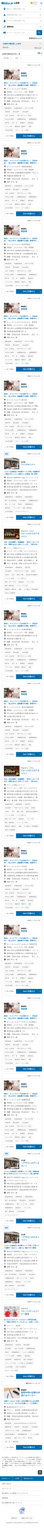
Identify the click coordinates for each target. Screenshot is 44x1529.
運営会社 (14, 1518)
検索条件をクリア (35, 38)
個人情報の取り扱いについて (12, 1503)
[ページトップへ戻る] (40, 1472)
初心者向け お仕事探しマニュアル (13, 1493)
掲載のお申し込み (27, 1518)
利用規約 (5, 1498)
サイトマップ (6, 1488)
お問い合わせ (6, 1484)
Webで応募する (29, 136)
